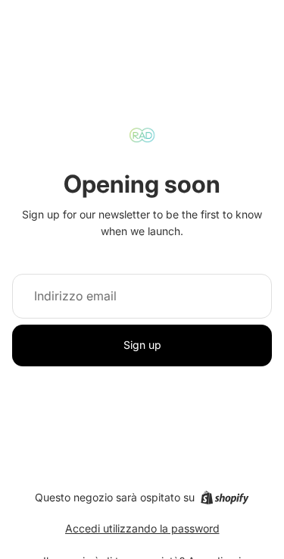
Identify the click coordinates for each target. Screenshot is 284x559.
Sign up (142, 344)
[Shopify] (224, 497)
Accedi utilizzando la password (142, 528)
